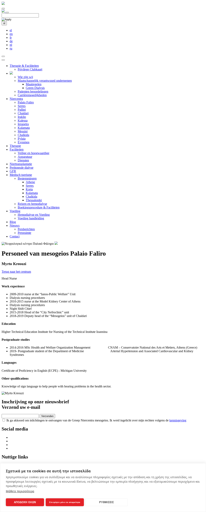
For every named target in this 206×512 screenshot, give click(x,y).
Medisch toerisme (21, 175)
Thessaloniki (34, 200)
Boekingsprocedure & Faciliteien (39, 207)
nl (4, 23)
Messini (23, 131)
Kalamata (24, 127)
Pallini (22, 109)
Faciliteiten (17, 149)
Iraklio (22, 117)
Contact (15, 236)
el (11, 30)
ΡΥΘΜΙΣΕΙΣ (106, 502)
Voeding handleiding (31, 218)
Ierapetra (23, 124)
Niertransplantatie (21, 164)
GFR (13, 171)
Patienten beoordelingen (33, 91)
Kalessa (23, 120)
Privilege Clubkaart (30, 69)
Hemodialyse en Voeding (34, 214)
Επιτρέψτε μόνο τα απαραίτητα (64, 502)
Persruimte (24, 232)
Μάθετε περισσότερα (20, 491)
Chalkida (23, 135)
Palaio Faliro (26, 102)
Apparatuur (25, 156)
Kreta (29, 189)
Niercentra (16, 98)
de (11, 41)
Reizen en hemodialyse (32, 203)
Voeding (15, 211)
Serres (22, 106)
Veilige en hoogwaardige (33, 153)
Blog (13, 222)
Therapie (15, 146)
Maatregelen (33, 84)
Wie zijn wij (25, 77)
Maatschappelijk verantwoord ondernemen (45, 80)
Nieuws (15, 225)
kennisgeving (177, 420)
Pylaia (22, 138)
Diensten (23, 160)
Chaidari (23, 113)
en (11, 34)
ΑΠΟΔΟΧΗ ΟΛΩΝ (25, 502)
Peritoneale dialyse (21, 167)
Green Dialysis (35, 88)
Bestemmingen (27, 178)
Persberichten (26, 229)
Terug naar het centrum (16, 271)
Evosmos (23, 142)
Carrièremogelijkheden (32, 95)
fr (11, 37)
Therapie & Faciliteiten (24, 65)
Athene (30, 182)
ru (11, 48)
